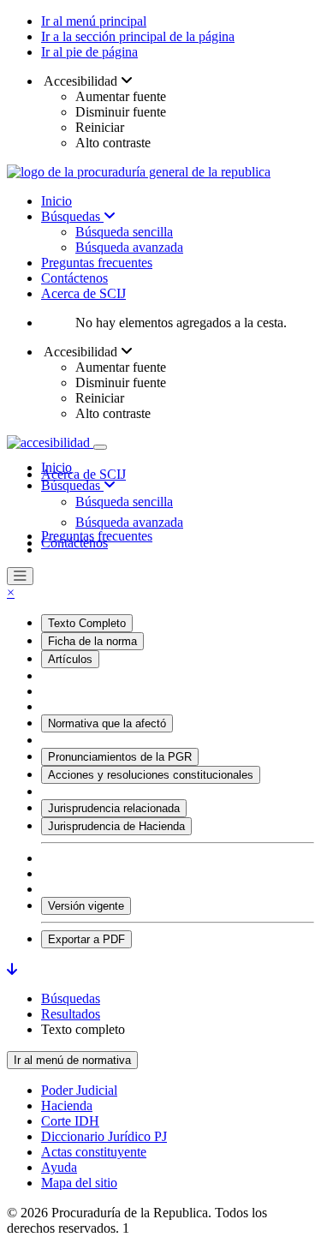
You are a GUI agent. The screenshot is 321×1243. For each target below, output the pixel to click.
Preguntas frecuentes (96, 262)
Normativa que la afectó (107, 723)
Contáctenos (74, 278)
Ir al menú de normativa (72, 1060)
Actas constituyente (93, 1151)
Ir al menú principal (93, 21)
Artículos (70, 659)
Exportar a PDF (86, 939)
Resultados (70, 1014)
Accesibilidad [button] (81, 81)
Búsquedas (72, 216)
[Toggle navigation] (100, 447)
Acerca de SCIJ (83, 293)
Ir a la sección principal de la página (138, 36)
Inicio (56, 201)
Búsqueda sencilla (124, 231)
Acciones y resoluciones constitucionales (150, 774)
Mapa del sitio (79, 1182)
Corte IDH (70, 1121)
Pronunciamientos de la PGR (120, 756)
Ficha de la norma (92, 641)
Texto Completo (87, 623)
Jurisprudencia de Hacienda (116, 826)
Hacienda (66, 1105)
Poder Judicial (79, 1090)
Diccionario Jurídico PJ (104, 1136)
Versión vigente (86, 905)
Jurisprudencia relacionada (114, 808)
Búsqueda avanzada (129, 247)
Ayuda (59, 1167)
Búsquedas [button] (72, 485)
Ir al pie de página (89, 52)
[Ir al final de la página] (12, 969)
